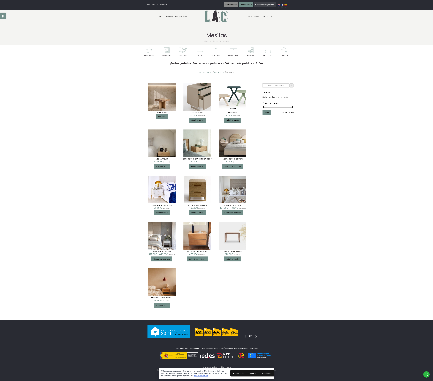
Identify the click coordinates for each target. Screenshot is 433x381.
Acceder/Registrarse (265, 4)
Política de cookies (201, 376)
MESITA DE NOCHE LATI (233, 251)
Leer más (162, 116)
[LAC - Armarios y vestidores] (216, 16)
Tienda (215, 41)
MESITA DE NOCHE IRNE (233, 205)
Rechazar (252, 373)
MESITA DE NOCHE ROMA (162, 205)
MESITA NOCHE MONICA (197, 205)
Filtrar (267, 112)
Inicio (206, 41)
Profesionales (231, 4)
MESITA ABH (162, 112)
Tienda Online (246, 4)
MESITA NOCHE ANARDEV (197, 251)
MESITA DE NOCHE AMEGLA (161, 298)
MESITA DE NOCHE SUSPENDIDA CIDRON (197, 159)
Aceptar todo (238, 373)
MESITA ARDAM (162, 159)
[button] (3, 16)
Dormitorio (219, 72)
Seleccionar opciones (232, 166)
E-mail (164, 4)
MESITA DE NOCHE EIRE (162, 251)
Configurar (266, 373)
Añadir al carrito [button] (197, 120)
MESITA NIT (232, 112)
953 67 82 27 (153, 4)
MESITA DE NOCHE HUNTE (233, 159)
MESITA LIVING (197, 112)
